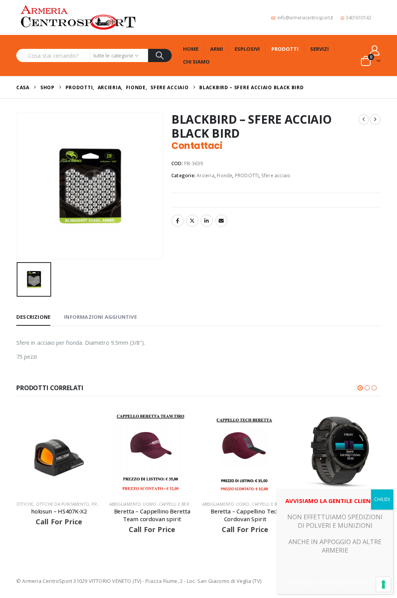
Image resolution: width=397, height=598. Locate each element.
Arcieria (205, 175)
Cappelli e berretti (179, 504)
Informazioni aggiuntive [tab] (100, 316)
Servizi (319, 48)
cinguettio (192, 220)
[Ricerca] (160, 55)
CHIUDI (382, 499)
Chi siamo (196, 61)
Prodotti (285, 48)
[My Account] (375, 50)
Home (190, 48)
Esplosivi (247, 48)
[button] (360, 387)
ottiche (24, 504)
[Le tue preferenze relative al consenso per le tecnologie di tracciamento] (383, 584)
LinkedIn (206, 220)
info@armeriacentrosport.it (305, 17)
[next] (375, 119)
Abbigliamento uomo (133, 504)
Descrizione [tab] (33, 316)
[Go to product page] (59, 452)
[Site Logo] (78, 17)
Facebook (177, 220)
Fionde (224, 175)
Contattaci (196, 145)
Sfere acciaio (276, 175)
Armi (216, 48)
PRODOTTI (247, 175)
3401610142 (358, 17)
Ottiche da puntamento (62, 504)
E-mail (221, 220)
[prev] (363, 119)
